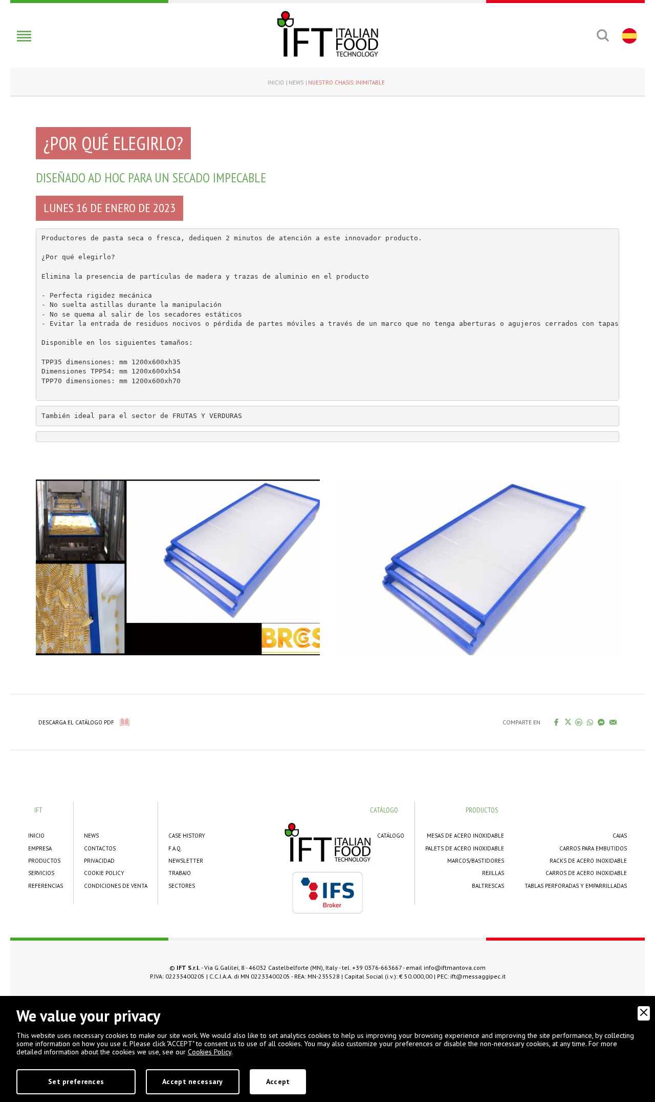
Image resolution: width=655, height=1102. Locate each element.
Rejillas (493, 873)
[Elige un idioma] (628, 35)
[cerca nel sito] (602, 35)
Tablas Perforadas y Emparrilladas (576, 885)
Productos (44, 860)
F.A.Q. (175, 848)
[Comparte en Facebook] (556, 722)
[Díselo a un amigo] (613, 722)
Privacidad (99, 860)
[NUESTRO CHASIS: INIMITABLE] (178, 566)
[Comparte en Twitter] (567, 721)
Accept (278, 1081)
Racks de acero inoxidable (588, 860)
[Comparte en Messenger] (601, 722)
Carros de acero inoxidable (586, 873)
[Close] (644, 1013)
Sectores (181, 885)
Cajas (620, 835)
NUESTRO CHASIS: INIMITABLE (346, 82)
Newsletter (185, 860)
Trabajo (179, 873)
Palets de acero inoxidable (464, 848)
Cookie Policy (104, 873)
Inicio (276, 82)
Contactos (100, 848)
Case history (186, 835)
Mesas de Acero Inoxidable (465, 835)
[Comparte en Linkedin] (579, 722)
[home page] (327, 33)
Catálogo (390, 835)
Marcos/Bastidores (475, 860)
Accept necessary (192, 1081)
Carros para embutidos (593, 848)
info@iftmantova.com (455, 967)
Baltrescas (488, 885)
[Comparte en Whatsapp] (590, 722)
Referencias (45, 885)
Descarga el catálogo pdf (76, 722)
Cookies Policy (209, 1051)
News (296, 82)
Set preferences (76, 1081)
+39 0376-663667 (377, 967)
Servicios (41, 873)
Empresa (40, 848)
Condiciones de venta (115, 885)
